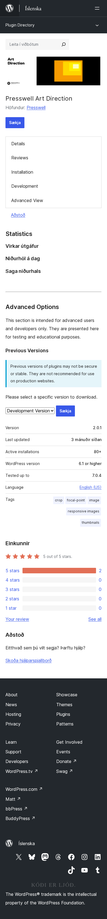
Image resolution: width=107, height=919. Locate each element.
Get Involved (69, 742)
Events (63, 751)
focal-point (76, 500)
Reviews (19, 157)
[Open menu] (98, 8)
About (11, 694)
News (11, 704)
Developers (16, 761)
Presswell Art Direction (38, 98)
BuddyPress (20, 818)
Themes (64, 704)
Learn (11, 742)
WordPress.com (24, 789)
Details (18, 143)
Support (13, 751)
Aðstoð (18, 215)
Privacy (13, 724)
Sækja (15, 122)
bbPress (16, 808)
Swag (64, 771)
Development (24, 186)
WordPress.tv (21, 771)
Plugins (63, 714)
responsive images (83, 511)
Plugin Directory (20, 25)
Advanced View (27, 200)
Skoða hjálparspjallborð (28, 660)
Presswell (36, 107)
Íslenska (26, 843)
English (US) (91, 487)
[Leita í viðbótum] (63, 44)
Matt (13, 799)
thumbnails (90, 522)
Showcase (66, 694)
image (94, 500)
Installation (22, 172)
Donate (66, 761)
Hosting (13, 714)
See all (95, 619)
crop (59, 500)
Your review (17, 619)
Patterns (65, 724)
